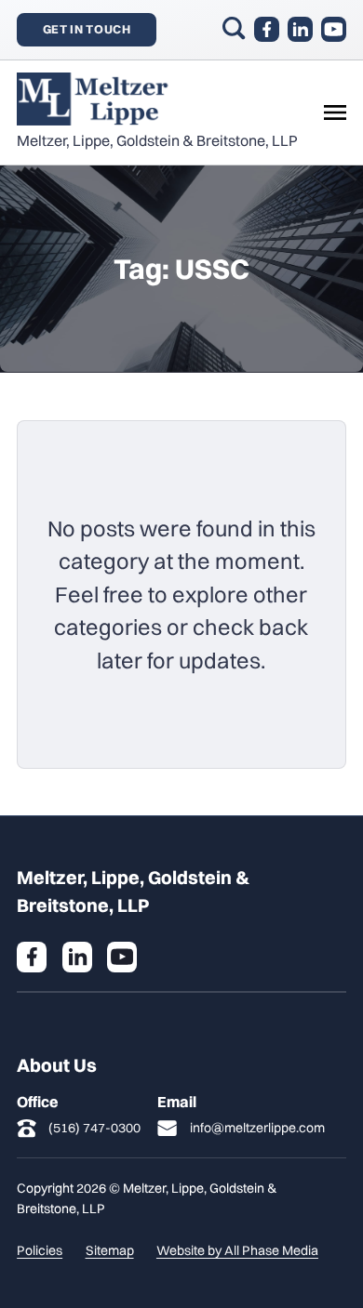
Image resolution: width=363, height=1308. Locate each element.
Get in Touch (87, 28)
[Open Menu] (335, 112)
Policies (39, 1250)
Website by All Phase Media (237, 1250)
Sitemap (110, 1250)
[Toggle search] (233, 28)
